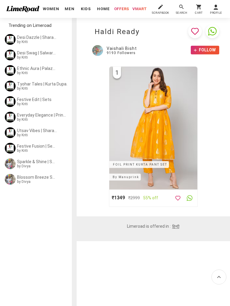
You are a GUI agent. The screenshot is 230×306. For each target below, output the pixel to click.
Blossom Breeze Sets (36, 177)
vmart (139, 9)
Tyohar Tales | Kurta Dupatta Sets (43, 84)
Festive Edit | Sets (34, 99)
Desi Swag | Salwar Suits (36, 53)
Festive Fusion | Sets (36, 146)
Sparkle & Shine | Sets (36, 161)
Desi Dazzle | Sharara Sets (37, 37)
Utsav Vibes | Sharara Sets (37, 130)
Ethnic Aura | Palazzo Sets (37, 68)
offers (121, 9)
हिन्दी (175, 226)
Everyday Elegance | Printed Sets (42, 115)
